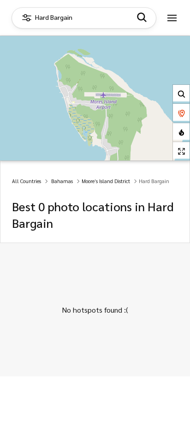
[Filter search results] (141, 18)
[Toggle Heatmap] (181, 131)
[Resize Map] (181, 150)
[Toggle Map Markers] (181, 112)
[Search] (181, 93)
